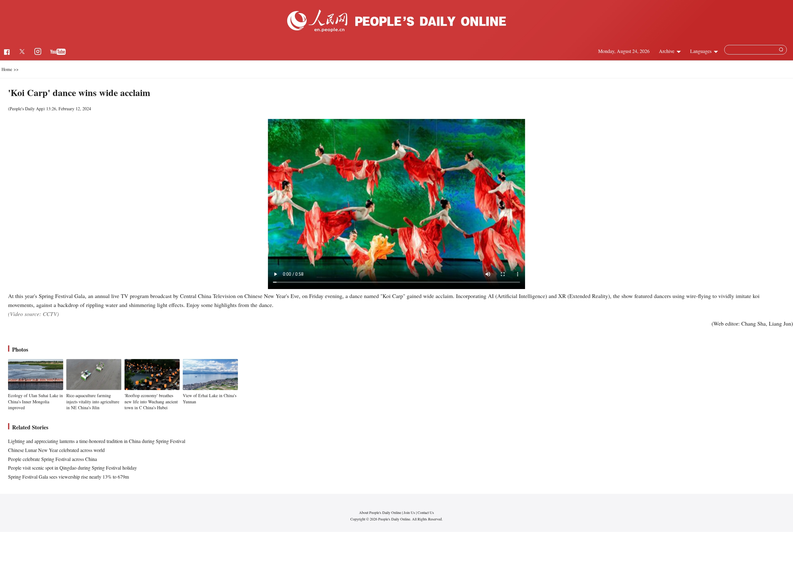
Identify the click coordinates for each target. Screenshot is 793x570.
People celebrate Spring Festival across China (52, 459)
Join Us (410, 512)
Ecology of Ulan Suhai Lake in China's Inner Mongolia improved (35, 401)
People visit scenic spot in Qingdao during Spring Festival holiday (72, 467)
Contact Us (426, 512)
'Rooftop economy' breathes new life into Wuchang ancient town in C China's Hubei (151, 401)
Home (7, 69)
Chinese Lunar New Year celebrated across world (56, 450)
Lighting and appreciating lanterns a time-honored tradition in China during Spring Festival (96, 441)
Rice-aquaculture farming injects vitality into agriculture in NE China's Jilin (92, 401)
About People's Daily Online (380, 512)
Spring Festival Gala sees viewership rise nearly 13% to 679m (68, 476)
